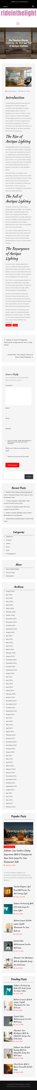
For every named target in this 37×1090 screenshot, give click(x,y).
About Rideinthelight (12, 569)
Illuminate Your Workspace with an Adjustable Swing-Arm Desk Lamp (23, 961)
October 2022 (10, 748)
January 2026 (10, 615)
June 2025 (9, 639)
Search (29, 476)
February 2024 (11, 694)
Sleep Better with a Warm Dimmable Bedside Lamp (22, 1067)
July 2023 (9, 718)
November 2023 (11, 704)
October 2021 (10, 783)
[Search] (33, 6)
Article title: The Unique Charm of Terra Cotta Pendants (20, 356)
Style (15, 325)
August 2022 (10, 752)
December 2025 (11, 619)
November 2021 (11, 779)
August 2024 (10, 673)
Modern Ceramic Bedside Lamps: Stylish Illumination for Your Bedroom (22, 1003)
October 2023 (10, 707)
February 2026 (11, 612)
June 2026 (9, 598)
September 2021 (11, 786)
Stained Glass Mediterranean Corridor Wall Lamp (22, 944)
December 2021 (11, 776)
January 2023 (10, 738)
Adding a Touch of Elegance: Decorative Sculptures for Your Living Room (18, 342)
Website (8, 428)
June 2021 (9, 796)
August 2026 (10, 591)
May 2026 (9, 601)
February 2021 (11, 807)
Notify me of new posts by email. (18, 456)
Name (7, 408)
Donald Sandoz (12, 91)
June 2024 (9, 680)
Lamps (8, 325)
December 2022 (11, 742)
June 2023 (9, 721)
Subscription (10, 576)
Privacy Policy (10, 572)
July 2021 (9, 793)
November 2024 (11, 663)
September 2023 (11, 711)
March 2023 (10, 731)
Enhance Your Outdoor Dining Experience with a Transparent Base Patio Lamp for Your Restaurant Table (18, 494)
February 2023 (11, 735)
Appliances (9, 536)
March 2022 (10, 766)
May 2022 (9, 759)
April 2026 (9, 605)
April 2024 (9, 687)
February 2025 (11, 653)
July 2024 (9, 677)
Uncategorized (10, 554)
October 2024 (10, 666)
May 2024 (9, 684)
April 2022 (9, 762)
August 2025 (10, 632)
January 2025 (10, 656)
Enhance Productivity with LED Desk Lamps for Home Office (23, 907)
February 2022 (11, 769)
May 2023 (9, 725)
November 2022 (11, 745)
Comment (9, 385)
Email (7, 418)
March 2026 (10, 608)
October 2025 (10, 625)
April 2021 (9, 803)
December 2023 (11, 701)
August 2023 (10, 714)
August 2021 (10, 790)
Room (8, 547)
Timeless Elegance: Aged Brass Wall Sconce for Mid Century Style (22, 890)
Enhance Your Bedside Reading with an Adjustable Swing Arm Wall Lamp (21, 1051)
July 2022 (9, 755)
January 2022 (10, 772)
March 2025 (10, 649)
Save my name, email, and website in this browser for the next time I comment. (19, 442)
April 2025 (9, 646)
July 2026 (9, 595)
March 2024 (10, 690)
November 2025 (11, 622)
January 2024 (10, 697)
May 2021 (9, 800)
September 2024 (11, 670)
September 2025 (11, 629)
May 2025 (9, 642)
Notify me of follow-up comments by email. (17, 449)
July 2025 (9, 636)
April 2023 (9, 728)
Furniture (8, 540)
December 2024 (11, 660)
